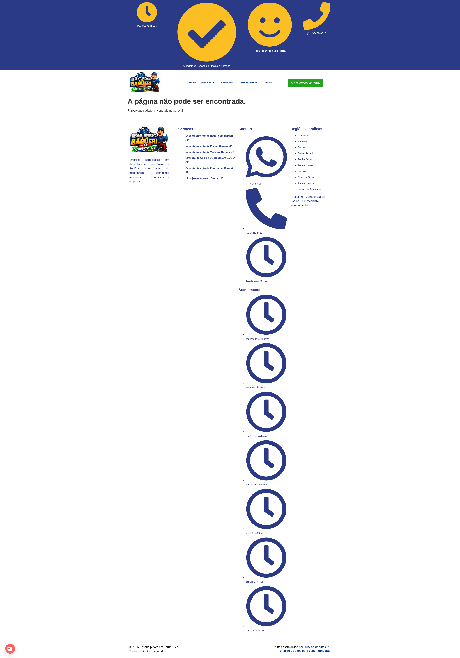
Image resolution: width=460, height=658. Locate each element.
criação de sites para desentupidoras (305, 650)
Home (192, 82)
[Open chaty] (10, 649)
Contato (267, 82)
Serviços (206, 82)
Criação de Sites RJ (317, 647)
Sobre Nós (227, 82)
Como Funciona (248, 82)
